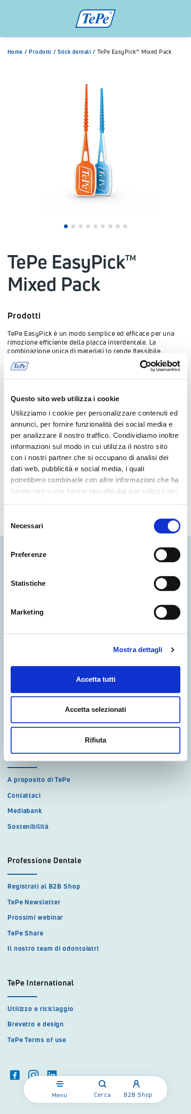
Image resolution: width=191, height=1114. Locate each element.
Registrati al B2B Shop (44, 886)
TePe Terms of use (36, 1039)
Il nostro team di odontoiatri (53, 948)
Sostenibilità (28, 826)
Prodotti (42, 52)
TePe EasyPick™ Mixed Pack (134, 52)
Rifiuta (95, 740)
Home (17, 52)
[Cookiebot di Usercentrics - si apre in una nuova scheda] (139, 366)
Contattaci (24, 795)
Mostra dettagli (138, 649)
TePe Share (25, 932)
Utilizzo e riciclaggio (40, 1008)
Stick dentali (76, 52)
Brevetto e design (35, 1023)
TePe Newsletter (34, 901)
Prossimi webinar (35, 917)
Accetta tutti (95, 679)
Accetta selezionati (95, 709)
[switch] (167, 554)
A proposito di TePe (38, 779)
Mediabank (24, 810)
